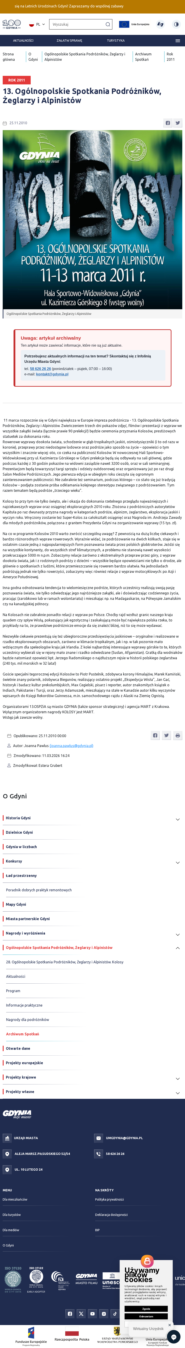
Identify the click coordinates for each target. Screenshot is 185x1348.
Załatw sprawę (69, 40)
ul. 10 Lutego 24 (28, 1169)
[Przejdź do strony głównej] (12, 24)
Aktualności (23, 40)
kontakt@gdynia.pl (52, 374)
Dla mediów (11, 1230)
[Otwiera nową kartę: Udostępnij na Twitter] (177, 122)
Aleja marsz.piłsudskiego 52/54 (42, 1153)
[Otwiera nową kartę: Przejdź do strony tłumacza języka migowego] (160, 24)
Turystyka (116, 40)
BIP (97, 1230)
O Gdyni (8, 1245)
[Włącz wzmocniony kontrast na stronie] (176, 24)
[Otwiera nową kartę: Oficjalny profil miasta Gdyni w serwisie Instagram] (103, 1313)
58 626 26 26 (40, 369)
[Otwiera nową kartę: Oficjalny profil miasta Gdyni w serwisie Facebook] (69, 1313)
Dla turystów (12, 1215)
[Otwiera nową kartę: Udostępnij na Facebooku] (167, 122)
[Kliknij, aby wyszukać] (107, 24)
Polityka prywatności (109, 1199)
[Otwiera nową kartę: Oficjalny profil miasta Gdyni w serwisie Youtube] (92, 1313)
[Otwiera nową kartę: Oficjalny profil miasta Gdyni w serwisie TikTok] (115, 1313)
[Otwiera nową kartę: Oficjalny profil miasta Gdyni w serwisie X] (81, 1313)
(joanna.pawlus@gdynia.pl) (71, 746)
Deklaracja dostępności (111, 1215)
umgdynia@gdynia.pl (124, 1138)
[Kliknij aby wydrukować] (177, 735)
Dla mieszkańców (15, 1199)
